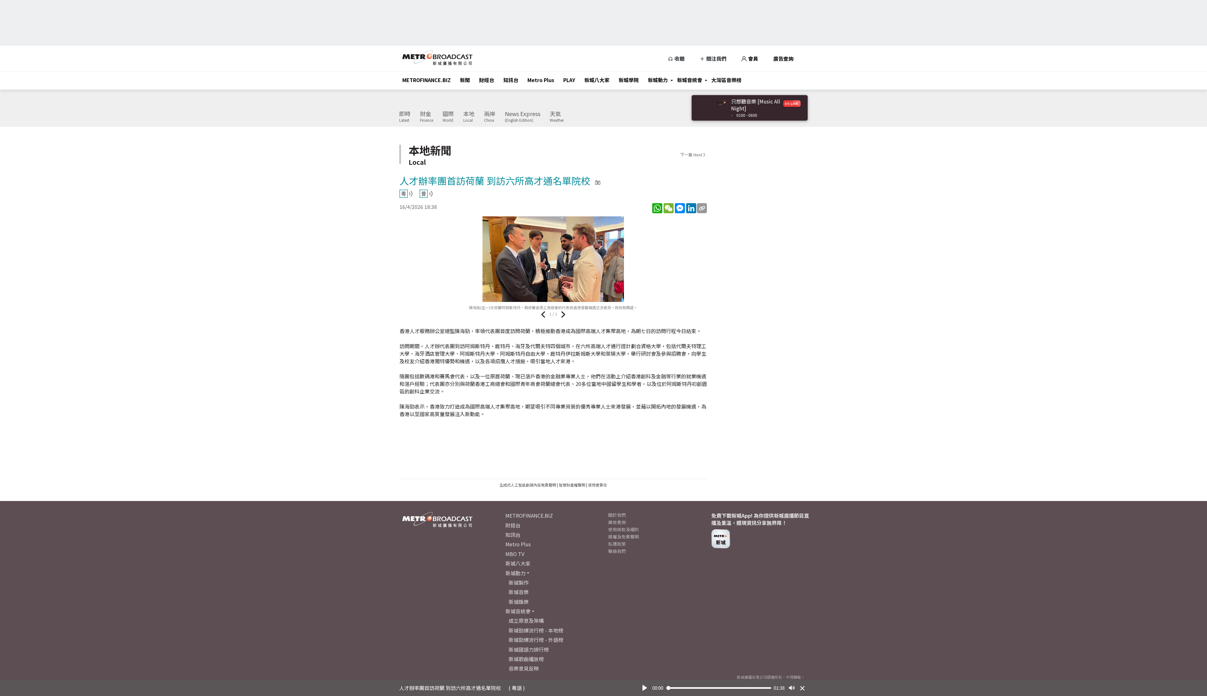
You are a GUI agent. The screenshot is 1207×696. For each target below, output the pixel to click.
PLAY (569, 80)
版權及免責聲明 (623, 536)
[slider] (718, 688)
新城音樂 (519, 592)
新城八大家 (596, 80)
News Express (522, 117)
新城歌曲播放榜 (526, 659)
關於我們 (617, 515)
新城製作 (519, 582)
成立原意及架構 (526, 620)
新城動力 (658, 80)
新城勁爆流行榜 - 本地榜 (536, 630)
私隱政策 (617, 544)
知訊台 (510, 80)
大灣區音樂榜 (726, 80)
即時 (405, 117)
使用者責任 (597, 484)
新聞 (465, 80)
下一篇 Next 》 (693, 155)
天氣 (557, 117)
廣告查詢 (783, 58)
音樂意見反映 (524, 668)
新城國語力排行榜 (529, 649)
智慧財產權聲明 (572, 484)
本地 (469, 117)
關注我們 (715, 58)
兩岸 (489, 117)
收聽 (679, 58)
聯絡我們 (617, 551)
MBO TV (514, 554)
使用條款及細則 (623, 529)
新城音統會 (689, 80)
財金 (426, 117)
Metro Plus (540, 80)
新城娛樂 (519, 601)
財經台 (486, 80)
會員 (752, 58)
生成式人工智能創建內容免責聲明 (527, 484)
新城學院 (629, 80)
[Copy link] (702, 208)
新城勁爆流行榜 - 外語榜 (536, 639)
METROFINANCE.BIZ (426, 80)
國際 (448, 117)
